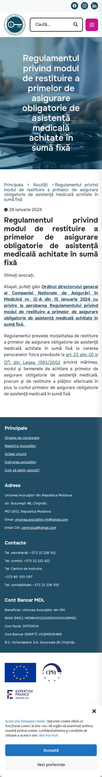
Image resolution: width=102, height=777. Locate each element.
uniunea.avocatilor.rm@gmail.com (41, 519)
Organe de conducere (22, 438)
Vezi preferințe (51, 764)
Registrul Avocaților (20, 446)
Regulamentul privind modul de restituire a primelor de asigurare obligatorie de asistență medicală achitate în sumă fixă (51, 192)
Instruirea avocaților (20, 462)
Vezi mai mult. (49, 735)
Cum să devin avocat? (22, 470)
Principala (13, 185)
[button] (94, 711)
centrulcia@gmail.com (38, 527)
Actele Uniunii (15, 454)
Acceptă (51, 750)
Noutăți (40, 185)
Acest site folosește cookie (25, 721)
